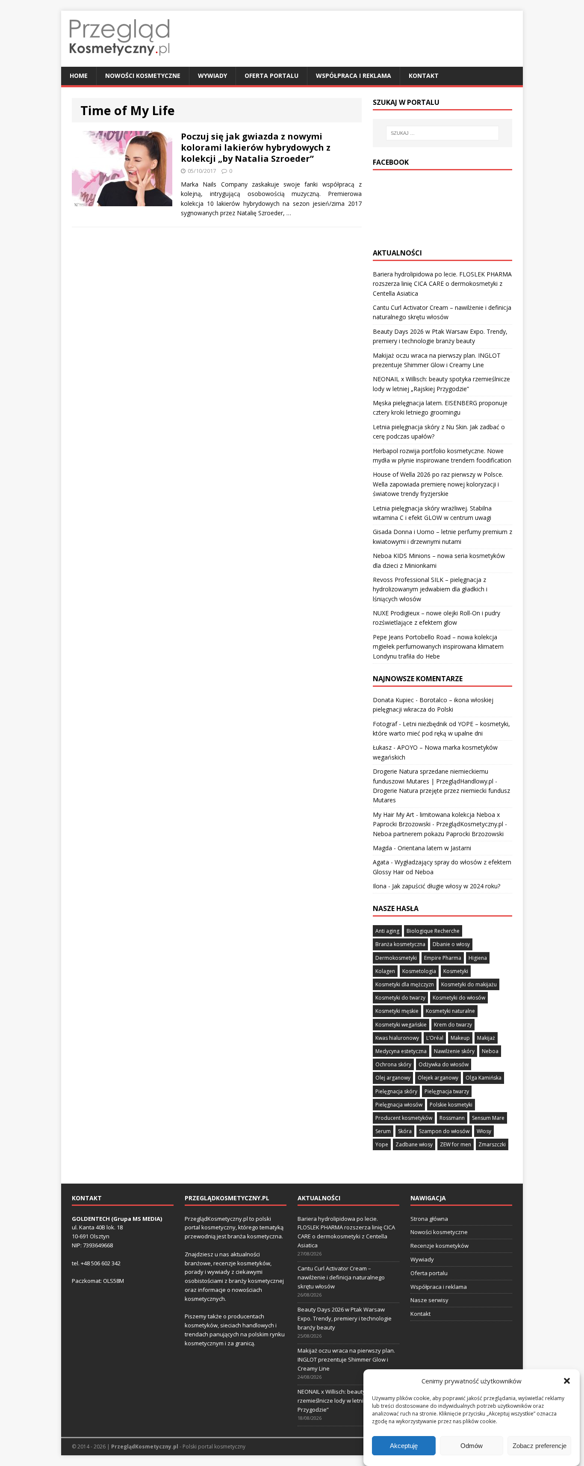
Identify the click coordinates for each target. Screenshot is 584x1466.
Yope (381, 1144)
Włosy (484, 1131)
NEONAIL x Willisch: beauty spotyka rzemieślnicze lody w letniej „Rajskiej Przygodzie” (345, 1400)
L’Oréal (434, 1038)
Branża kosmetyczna (400, 944)
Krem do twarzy (453, 1024)
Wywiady (212, 75)
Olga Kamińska (483, 1077)
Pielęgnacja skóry (396, 1091)
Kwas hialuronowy (397, 1038)
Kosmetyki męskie (397, 1011)
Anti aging (387, 931)
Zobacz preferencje (539, 1445)
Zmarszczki (492, 1144)
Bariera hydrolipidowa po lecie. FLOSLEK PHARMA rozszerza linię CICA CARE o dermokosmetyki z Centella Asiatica (442, 283)
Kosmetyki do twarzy (400, 997)
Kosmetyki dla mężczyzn (404, 984)
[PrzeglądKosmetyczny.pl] (119, 62)
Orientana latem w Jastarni (434, 848)
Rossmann (452, 1118)
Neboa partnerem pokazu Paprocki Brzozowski (438, 834)
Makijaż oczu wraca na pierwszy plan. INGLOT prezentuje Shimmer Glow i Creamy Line (346, 1359)
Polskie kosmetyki (451, 1104)
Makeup (460, 1038)
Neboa (490, 1051)
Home (79, 75)
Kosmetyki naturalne (450, 1011)
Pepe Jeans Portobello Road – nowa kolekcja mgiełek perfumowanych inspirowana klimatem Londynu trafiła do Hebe (438, 646)
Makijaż (486, 1038)
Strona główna (429, 1219)
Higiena (478, 958)
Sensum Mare (488, 1118)
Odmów (471, 1445)
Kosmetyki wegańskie (401, 1024)
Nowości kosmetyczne (142, 75)
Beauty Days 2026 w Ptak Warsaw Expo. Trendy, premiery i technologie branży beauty (345, 1318)
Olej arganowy (392, 1077)
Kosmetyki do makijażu (469, 984)
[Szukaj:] (442, 133)
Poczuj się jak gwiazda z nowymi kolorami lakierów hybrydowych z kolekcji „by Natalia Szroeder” (255, 147)
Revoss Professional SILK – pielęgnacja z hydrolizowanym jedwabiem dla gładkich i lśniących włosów (430, 589)
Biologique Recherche (433, 931)
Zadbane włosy (414, 1144)
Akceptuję (404, 1445)
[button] (567, 1381)
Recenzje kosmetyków (439, 1245)
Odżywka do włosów (444, 1064)
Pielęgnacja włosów (398, 1104)
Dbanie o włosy (451, 944)
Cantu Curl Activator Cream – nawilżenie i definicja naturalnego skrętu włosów (341, 1277)
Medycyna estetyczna (401, 1051)
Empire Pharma (442, 958)
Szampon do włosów (444, 1131)
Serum (383, 1131)
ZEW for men (455, 1144)
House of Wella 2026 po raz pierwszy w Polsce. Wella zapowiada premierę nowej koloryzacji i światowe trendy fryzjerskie (438, 484)
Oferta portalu (271, 75)
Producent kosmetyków (403, 1118)
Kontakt (424, 75)
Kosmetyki (455, 971)
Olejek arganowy (438, 1077)
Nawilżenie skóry (454, 1051)
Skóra (405, 1131)
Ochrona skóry (393, 1064)
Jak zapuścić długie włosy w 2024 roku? (446, 886)
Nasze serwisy (429, 1300)
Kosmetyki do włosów (459, 997)
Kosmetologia (419, 971)
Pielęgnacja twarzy (447, 1091)
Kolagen (385, 971)
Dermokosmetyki (396, 958)
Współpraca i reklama (353, 75)
